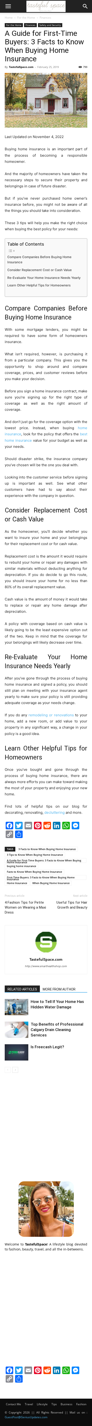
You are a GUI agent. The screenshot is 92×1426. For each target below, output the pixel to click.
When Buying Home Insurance (51, 883)
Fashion (81, 1404)
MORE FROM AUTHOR (59, 989)
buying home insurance (21, 866)
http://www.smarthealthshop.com (46, 966)
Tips (54, 1404)
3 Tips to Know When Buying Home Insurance (35, 854)
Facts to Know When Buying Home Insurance (34, 871)
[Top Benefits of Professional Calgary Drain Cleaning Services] (16, 1030)
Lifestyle (42, 1404)
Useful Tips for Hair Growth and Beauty (71, 905)
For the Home (26, 18)
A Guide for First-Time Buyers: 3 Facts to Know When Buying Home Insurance (44, 861)
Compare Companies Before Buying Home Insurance (39, 259)
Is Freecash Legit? (47, 1046)
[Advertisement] (46, 1126)
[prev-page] (8, 1070)
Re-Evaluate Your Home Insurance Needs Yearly (44, 278)
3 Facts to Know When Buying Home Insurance (47, 849)
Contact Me (13, 1404)
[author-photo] (46, 953)
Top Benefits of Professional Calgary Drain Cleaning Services (57, 1029)
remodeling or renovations (51, 715)
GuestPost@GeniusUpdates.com (26, 1417)
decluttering (54, 812)
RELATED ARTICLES (22, 989)
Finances (45, 18)
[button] (8, 6)
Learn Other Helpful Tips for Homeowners (39, 285)
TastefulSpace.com (21, 67)
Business (66, 1404)
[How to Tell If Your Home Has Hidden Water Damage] (16, 1007)
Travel (29, 1404)
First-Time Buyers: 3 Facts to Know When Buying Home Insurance (41, 878)
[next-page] (15, 1070)
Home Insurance (17, 883)
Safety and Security (50, 25)
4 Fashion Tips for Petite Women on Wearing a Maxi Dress (25, 907)
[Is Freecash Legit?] (16, 1052)
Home (9, 18)
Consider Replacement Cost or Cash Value (39, 270)
